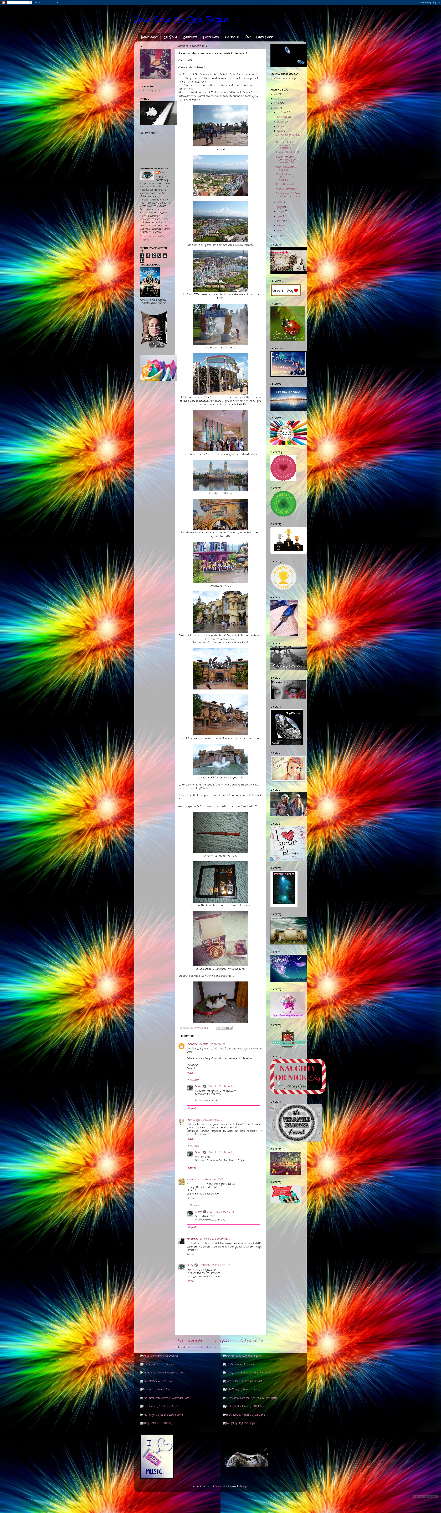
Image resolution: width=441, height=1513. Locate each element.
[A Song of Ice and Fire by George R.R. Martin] (247, 1373)
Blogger (244, 1486)
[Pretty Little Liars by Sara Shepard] (242, 1381)
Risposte (194, 1080)
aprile (280, 216)
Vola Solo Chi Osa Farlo (181, 19)
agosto (280, 131)
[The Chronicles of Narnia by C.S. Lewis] (244, 1415)
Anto (189, 1120)
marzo (280, 221)
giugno (280, 207)
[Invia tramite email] (217, 1028)
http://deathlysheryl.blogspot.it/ (285, 80)
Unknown (192, 1044)
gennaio (281, 230)
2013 (277, 108)
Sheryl (198, 1086)
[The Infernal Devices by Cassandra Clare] (162, 1373)
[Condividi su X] (224, 1028)
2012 (277, 236)
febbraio (281, 226)
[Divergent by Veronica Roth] (155, 1390)
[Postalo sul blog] (221, 1028)
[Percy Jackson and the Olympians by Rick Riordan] (250, 1398)
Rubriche (232, 37)
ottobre (281, 122)
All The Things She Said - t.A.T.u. (288, 136)
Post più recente (190, 1340)
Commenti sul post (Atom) (202, 1347)
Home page (149, 37)
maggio (281, 212)
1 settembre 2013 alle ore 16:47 (214, 1239)
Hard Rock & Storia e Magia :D (287, 168)
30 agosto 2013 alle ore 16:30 (208, 1179)
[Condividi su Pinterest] (231, 1028)
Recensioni (211, 37)
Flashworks (220, 1486)
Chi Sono (170, 37)
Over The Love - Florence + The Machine (285, 177)
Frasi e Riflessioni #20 (287, 189)
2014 (277, 103)
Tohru (190, 1179)
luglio (280, 202)
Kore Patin (192, 1239)
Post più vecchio (251, 1340)
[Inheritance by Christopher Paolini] (159, 1406)
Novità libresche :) (285, 185)
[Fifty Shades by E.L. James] (238, 1364)
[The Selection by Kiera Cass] (156, 1381)
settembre (283, 126)
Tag (247, 37)
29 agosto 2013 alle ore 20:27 (213, 1044)
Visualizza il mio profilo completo (152, 238)
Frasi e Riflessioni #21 (287, 152)
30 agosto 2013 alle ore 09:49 (208, 1120)
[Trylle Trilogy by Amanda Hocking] (241, 1390)
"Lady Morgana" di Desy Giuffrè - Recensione (288, 195)
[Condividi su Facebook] (227, 1028)
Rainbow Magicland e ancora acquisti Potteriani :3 (287, 145)
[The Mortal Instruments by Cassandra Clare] (164, 1398)
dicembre (282, 112)
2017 (276, 94)
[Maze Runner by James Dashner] (159, 1356)
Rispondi (191, 1073)
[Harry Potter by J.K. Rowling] (156, 1423)
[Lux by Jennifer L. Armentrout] (157, 1364)
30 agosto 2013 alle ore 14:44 (221, 1152)
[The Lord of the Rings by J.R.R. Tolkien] (244, 1406)
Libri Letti (264, 37)
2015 (277, 99)
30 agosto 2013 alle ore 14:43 (221, 1086)
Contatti (190, 37)
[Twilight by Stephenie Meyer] (239, 1423)
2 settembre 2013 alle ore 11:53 (214, 1265)
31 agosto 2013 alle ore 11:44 (221, 1212)
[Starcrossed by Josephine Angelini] (242, 1356)
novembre (282, 117)
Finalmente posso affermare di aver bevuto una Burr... (287, 159)
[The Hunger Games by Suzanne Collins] (161, 1415)
